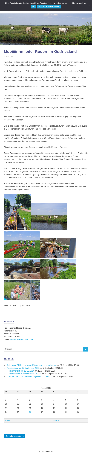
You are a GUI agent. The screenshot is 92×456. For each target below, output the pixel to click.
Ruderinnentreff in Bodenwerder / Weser (24, 374)
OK (33, 7)
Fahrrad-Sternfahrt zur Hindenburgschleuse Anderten (29, 377)
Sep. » (56, 421)
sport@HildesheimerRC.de (21, 339)
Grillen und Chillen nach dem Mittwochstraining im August (31, 365)
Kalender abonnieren (15, 436)
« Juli (7, 421)
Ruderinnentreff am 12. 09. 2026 (20, 371)
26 (30, 412)
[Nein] (89, 5)
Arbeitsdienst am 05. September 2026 (23, 368)
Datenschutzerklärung (49, 7)
